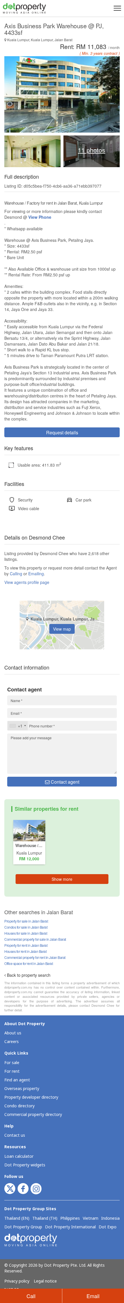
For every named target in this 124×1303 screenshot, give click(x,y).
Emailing (36, 573)
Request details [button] (62, 432)
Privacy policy (16, 1281)
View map (62, 629)
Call (31, 1296)
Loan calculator (18, 1156)
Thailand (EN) (16, 1218)
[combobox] (17, 725)
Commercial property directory (33, 1115)
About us (12, 1033)
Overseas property (21, 1089)
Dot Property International (70, 1227)
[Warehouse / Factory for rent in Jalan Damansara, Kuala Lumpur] (29, 830)
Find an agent (17, 1080)
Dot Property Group (23, 1227)
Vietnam (90, 1218)
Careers (11, 1042)
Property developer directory (31, 1097)
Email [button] (93, 1296)
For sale (11, 1063)
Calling (16, 573)
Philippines (70, 1218)
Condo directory (19, 1106)
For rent (12, 1071)
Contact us (14, 1135)
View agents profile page (26, 582)
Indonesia (110, 1218)
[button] (116, 8)
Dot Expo (108, 1227)
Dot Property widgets (24, 1165)
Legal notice (45, 1281)
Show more (62, 879)
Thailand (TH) (44, 1218)
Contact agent (64, 781)
